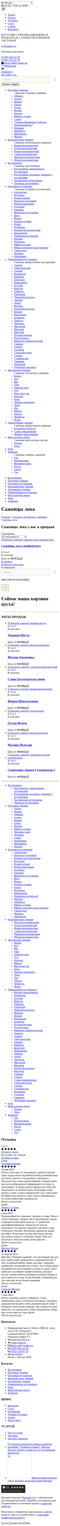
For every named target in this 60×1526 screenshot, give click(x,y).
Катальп (18, 396)
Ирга (17, 215)
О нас (11, 23)
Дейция (18, 300)
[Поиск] (55, 79)
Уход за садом (15, 1432)
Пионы (18, 443)
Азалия (18, 265)
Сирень (18, 346)
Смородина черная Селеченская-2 (31, 770)
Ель (16, 457)
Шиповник (20, 256)
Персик (18, 113)
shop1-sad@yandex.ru (15, 63)
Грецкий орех (21, 387)
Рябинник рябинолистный (28, 341)
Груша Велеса (17, 723)
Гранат (17, 104)
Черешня (19, 128)
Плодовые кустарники (20, 186)
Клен (17, 399)
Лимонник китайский (26, 236)
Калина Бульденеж (24, 309)
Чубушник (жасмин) (25, 367)
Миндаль (19, 332)
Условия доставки (17, 1414)
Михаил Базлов (9, 1248)
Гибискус (19, 291)
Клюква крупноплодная (27, 230)
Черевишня (20, 840)
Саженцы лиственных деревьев (29, 517)
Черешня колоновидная (27, 157)
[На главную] (8, 46)
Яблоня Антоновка (21, 657)
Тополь (18, 414)
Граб (16, 384)
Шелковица (20, 133)
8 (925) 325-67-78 (10, 60)
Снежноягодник (23, 352)
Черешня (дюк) (22, 832)
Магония (19, 329)
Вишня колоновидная (26, 145)
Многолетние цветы (19, 437)
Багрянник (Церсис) (25, 428)
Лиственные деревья (19, 370)
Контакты (13, 29)
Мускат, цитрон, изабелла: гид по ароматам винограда (31, 1451)
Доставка (13, 20)
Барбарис (19, 276)
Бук (16, 379)
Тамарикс (19, 361)
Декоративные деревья (20, 422)
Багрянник (20, 273)
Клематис (19, 317)
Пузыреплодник (23, 335)
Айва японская (22, 268)
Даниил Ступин (10, 1207)
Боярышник (20, 282)
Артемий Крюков (10, 1163)
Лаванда (18, 320)
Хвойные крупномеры (26, 183)
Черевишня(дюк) (23, 125)
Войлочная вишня (24, 203)
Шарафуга (19, 131)
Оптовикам (14, 1411)
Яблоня (18, 136)
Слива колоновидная (25, 154)
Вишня (18, 101)
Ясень (17, 419)
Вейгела (18, 288)
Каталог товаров (11, 84)
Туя (16, 472)
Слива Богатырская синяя (26, 679)
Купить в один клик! (12, 564)
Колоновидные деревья (20, 139)
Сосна (17, 469)
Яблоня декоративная (26, 434)
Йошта (17, 218)
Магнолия (19, 326)
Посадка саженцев (18, 1438)
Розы (17, 446)
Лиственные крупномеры (28, 180)
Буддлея (18, 285)
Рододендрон (21, 338)
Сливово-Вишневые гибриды (30, 122)
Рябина (18, 411)
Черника (18, 253)
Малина (18, 238)
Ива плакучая (21, 393)
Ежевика (19, 209)
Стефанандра (21, 358)
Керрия (18, 311)
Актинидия (20, 192)
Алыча (17, 98)
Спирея (18, 355)
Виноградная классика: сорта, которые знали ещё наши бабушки (32, 1479)
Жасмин (18, 306)
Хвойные (13, 451)
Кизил (17, 224)
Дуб (16, 390)
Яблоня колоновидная (26, 160)
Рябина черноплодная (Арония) (31, 247)
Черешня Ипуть (19, 635)
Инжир (18, 110)
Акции (11, 14)
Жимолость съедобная (26, 212)
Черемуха (19, 416)
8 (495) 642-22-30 (10, 57)
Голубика (19, 206)
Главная (5, 517)
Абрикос (18, 96)
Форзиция (19, 364)
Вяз (16, 381)
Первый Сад (29, 1497)
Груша (17, 107)
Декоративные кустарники (22, 259)
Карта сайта (14, 1420)
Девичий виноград (24, 297)
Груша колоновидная (25, 148)
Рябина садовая (22, 116)
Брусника (19, 195)
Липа (17, 405)
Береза (17, 376)
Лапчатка (19, 323)
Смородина (20, 250)
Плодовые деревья (18, 90)
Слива (17, 119)
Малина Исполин (20, 745)
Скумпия (19, 349)
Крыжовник (20, 233)
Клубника (19, 227)
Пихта (17, 466)
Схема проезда (18, 1342)
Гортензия (19, 294)
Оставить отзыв (10, 1157)
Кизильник (20, 314)
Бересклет (19, 279)
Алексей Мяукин (10, 1289)
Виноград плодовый (25, 201)
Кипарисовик (21, 460)
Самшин (18, 344)
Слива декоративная (25, 431)
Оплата (12, 17)
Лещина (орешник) (24, 402)
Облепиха (19, 241)
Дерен (17, 303)
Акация (18, 271)
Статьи (11, 26)
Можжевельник (22, 463)
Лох (16, 408)
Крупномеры (15, 163)
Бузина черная (22, 198)
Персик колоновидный (26, 151)
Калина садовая (22, 221)
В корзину (6, 561)
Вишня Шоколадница (23, 701)
